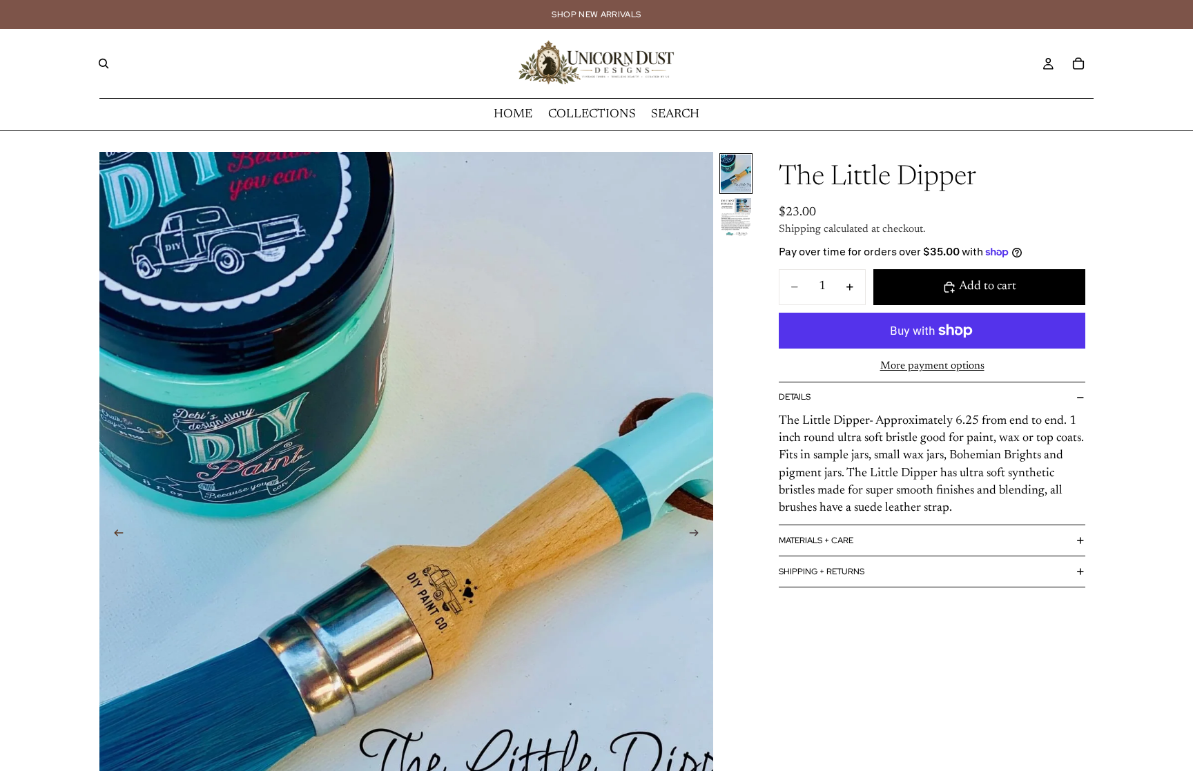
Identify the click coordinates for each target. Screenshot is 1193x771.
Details (795, 396)
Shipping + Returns (821, 571)
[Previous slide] (114, 536)
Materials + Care (816, 540)
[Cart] (1078, 63)
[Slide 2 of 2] (736, 217)
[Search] (103, 63)
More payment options (932, 366)
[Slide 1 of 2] (736, 174)
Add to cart (987, 286)
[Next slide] (698, 536)
